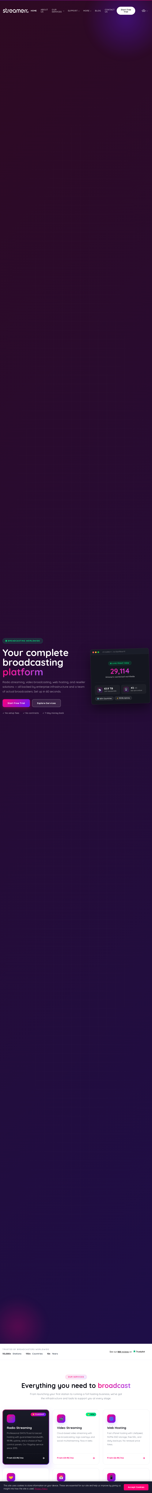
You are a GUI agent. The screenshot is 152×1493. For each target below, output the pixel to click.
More (86, 10)
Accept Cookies (136, 1487)
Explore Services (46, 703)
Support (73, 10)
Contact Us (110, 10)
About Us (44, 10)
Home (34, 10)
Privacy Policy (41, 1488)
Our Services (57, 10)
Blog (98, 10)
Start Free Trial (126, 10)
